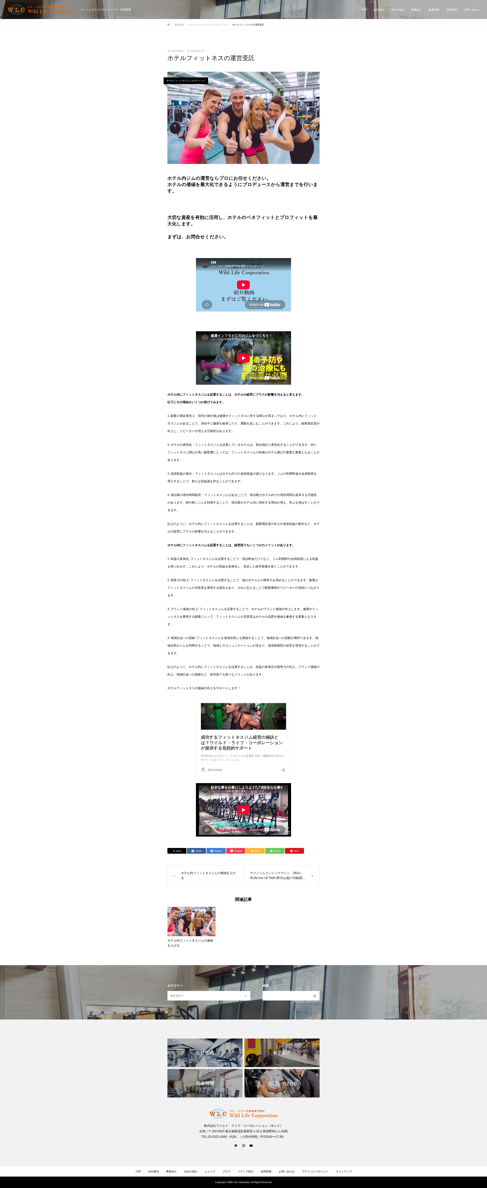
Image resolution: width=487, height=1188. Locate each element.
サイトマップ (344, 1171)
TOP (364, 9)
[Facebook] (236, 1145)
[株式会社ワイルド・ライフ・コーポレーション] (42, 9)
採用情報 (451, 9)
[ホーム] (168, 24)
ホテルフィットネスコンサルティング (185, 80)
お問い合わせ (472, 9)
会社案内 (379, 9)
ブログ (226, 1171)
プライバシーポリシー (315, 1171)
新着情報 (434, 9)
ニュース (210, 1171)
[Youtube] (251, 1145)
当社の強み (397, 9)
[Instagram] (243, 1145)
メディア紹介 (246, 1171)
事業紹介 (416, 9)
